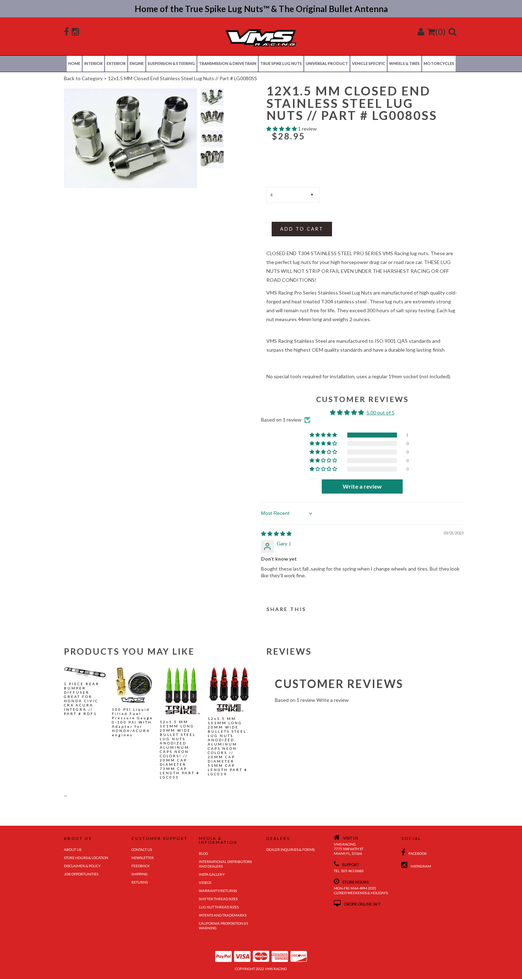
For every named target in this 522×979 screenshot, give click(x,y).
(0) (440, 31)
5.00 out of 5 (380, 412)
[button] (282, 129)
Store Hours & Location (86, 858)
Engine (137, 63)
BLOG (203, 853)
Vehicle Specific (368, 63)
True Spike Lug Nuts (281, 63)
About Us (72, 849)
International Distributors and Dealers (225, 863)
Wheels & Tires (404, 63)
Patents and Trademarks (222, 915)
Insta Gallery (212, 874)
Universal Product (327, 63)
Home (74, 63)
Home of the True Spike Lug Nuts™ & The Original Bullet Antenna (261, 9)
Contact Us (141, 849)
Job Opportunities (81, 874)
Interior (93, 63)
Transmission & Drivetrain (227, 63)
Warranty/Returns (218, 891)
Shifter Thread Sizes (218, 899)
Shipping (139, 874)
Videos (205, 882)
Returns (139, 882)
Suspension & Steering (171, 63)
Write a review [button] (362, 486)
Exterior (116, 63)
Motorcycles (439, 63)
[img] (276, 533)
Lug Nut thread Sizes (219, 907)
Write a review (332, 700)
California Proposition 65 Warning (223, 925)
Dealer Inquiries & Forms (290, 849)
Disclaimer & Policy (82, 866)
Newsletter (142, 858)
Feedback (140, 866)
